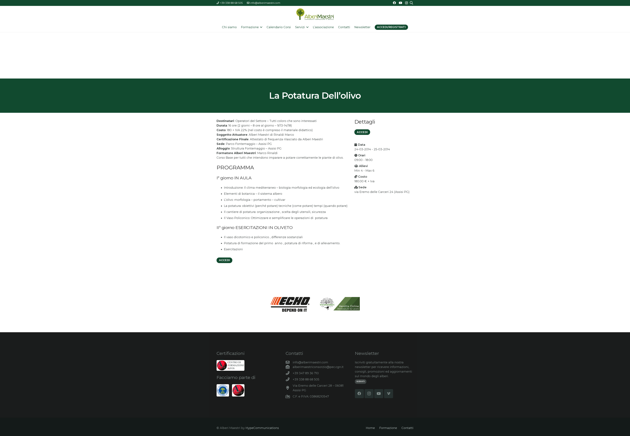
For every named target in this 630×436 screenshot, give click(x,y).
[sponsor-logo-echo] (290, 304)
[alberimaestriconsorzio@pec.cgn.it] (289, 367)
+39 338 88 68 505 (306, 379)
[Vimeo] (388, 393)
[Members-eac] (223, 390)
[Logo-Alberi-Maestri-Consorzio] (315, 14)
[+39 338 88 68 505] (289, 379)
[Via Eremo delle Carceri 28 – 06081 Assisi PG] (289, 388)
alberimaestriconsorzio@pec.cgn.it (318, 367)
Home (370, 428)
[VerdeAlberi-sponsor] (339, 303)
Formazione (388, 428)
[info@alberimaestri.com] (289, 362)
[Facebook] (394, 2)
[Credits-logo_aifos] (230, 365)
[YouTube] (400, 2)
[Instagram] (406, 3)
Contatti (407, 428)
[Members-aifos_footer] (238, 390)
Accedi (224, 260)
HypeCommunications (262, 428)
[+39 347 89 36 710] (289, 373)
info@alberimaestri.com (310, 362)
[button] (260, 27)
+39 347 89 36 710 (306, 373)
